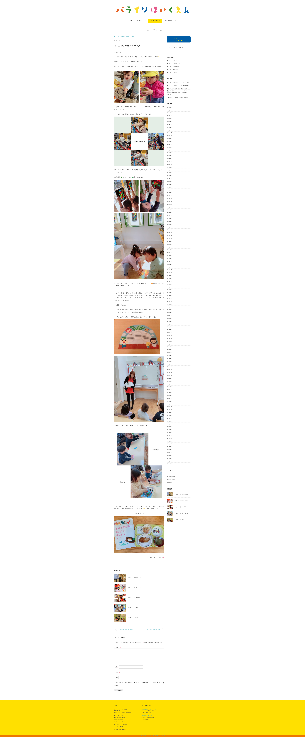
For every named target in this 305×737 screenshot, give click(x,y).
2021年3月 (169, 292)
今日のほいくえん (157, 30)
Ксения (185, 97)
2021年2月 (169, 295)
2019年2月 (169, 364)
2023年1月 (169, 230)
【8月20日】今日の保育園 (133, 597)
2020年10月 (169, 307)
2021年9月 (169, 275)
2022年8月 (169, 244)
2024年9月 (169, 172)
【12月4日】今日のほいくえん (153, 629)
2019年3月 (169, 361)
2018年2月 (169, 398)
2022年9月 (169, 241)
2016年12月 (169, 438)
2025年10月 (169, 135)
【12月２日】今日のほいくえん (126, 629)
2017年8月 (169, 415)
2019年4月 (169, 358)
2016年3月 (169, 464)
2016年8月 (169, 449)
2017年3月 (169, 429)
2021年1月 (169, 298)
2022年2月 (169, 261)
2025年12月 (169, 130)
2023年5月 (169, 218)
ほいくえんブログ (155, 20)
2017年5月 (169, 424)
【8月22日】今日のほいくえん (135, 577)
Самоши (184, 88)
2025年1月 (169, 161)
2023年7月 (169, 212)
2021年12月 (169, 267)
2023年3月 (169, 224)
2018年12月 (169, 369)
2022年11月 (169, 235)
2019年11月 (169, 338)
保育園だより (170, 482)
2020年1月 (169, 332)
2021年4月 (169, 289)
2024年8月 (169, 175)
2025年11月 (169, 132)
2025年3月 (169, 155)
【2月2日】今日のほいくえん (173, 91)
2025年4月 (169, 152)
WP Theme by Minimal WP (160, 735)
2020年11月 (169, 304)
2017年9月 (169, 412)
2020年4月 (169, 324)
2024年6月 (169, 181)
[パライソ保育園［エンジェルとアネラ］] (152, 6)
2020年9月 (169, 309)
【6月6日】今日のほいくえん (173, 88)
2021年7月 (169, 281)
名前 (116, 667)
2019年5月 (169, 355)
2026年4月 (169, 118)
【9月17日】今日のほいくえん (174, 85)
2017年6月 (169, 421)
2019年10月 (169, 341)
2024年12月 (169, 164)
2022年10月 (169, 238)
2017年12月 (169, 404)
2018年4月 (169, 392)
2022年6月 (169, 250)
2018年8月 (169, 381)
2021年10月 (169, 272)
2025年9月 (169, 138)
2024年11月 (169, 167)
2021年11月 (169, 269)
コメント (117, 647)
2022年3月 (169, 258)
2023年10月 (169, 204)
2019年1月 (169, 367)
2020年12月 (169, 301)
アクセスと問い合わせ (170, 20)
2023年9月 (169, 207)
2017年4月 (169, 426)
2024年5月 (169, 184)
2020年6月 (169, 318)
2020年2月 (169, 329)
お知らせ (169, 474)
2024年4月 (169, 187)
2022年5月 (169, 252)
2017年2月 (169, 432)
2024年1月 (169, 195)
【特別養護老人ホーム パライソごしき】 (150, 709)
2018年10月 (169, 375)
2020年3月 (169, 327)
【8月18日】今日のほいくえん (135, 617)
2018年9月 (169, 378)
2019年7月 (169, 349)
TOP (130, 20)
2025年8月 (169, 141)
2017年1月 (169, 435)
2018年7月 (169, 384)
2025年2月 (169, 158)
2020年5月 (169, 321)
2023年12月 (169, 198)
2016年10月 (169, 444)
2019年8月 (169, 347)
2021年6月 (169, 284)
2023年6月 (169, 215)
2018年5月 (169, 389)
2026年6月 (169, 113)
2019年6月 (169, 352)
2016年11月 (169, 441)
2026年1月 (169, 127)
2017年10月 (169, 409)
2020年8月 (169, 312)
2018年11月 (169, 372)
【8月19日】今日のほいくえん (135, 607)
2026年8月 (169, 107)
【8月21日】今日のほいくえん (135, 587)
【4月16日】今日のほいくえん (174, 82)
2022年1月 (169, 264)
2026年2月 (169, 124)
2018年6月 (169, 386)
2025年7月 (169, 144)
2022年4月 (169, 255)
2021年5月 (169, 287)
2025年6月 (169, 147)
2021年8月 (169, 278)
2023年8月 (169, 210)
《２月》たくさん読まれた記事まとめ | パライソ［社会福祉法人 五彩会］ (178, 92)
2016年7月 (169, 452)
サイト (116, 677)
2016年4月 (169, 461)
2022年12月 (169, 232)
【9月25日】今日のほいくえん (174, 97)
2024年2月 (169, 192)
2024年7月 (169, 178)
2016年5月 (169, 458)
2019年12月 (169, 335)
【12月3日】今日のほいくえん (131, 36)
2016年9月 (169, 446)
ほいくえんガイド (141, 20)
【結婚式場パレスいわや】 (147, 715)
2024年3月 (169, 190)
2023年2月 (169, 227)
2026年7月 (169, 110)
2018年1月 (169, 401)
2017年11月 (169, 406)
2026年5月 (169, 115)
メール (117, 672)
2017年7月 (169, 418)
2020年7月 (169, 315)
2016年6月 (169, 455)
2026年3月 (169, 121)
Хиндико (185, 85)
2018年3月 (169, 395)
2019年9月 (169, 344)
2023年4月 (169, 221)
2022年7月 (169, 247)
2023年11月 (169, 201)
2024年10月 (169, 170)
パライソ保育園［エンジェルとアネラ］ (148, 735)
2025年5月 (169, 150)
